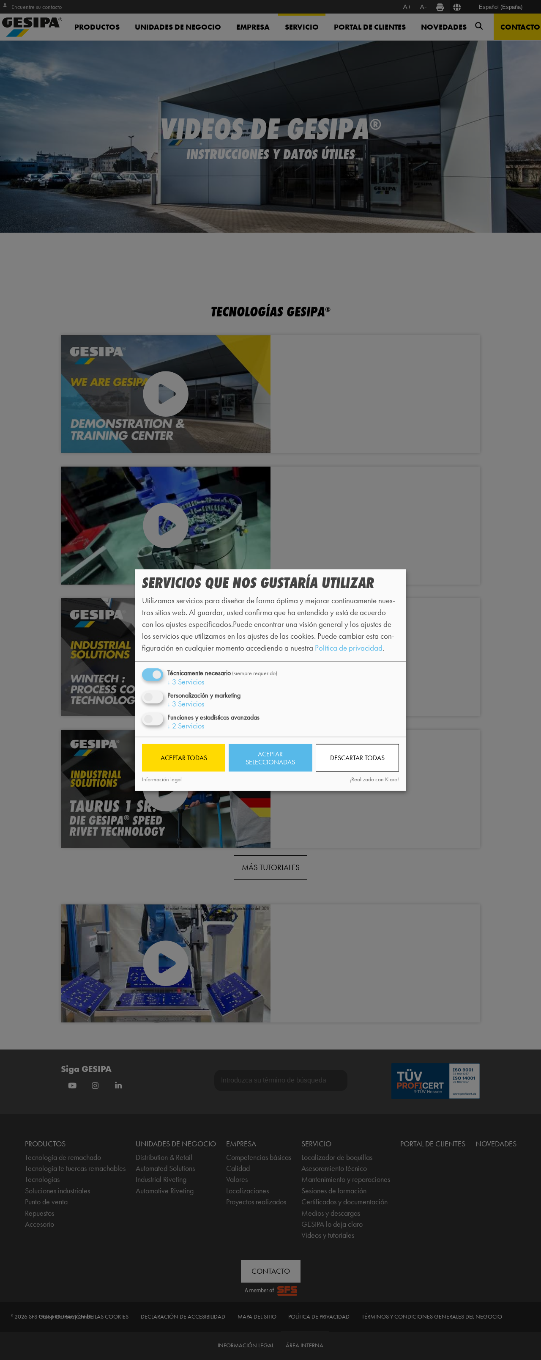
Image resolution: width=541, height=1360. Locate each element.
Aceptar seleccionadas (270, 758)
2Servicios (185, 726)
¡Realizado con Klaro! (374, 779)
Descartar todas (357, 758)
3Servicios (185, 681)
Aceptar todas (184, 758)
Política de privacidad (349, 648)
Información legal (162, 779)
